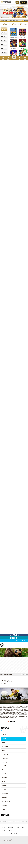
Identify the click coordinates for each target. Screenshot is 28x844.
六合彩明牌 (4, 789)
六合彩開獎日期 (6, 801)
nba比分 (4, 773)
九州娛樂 (4, 674)
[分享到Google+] (25, 674)
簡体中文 (26, 640)
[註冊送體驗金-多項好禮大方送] (14, 652)
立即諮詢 (15, 635)
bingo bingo (5, 762)
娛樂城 (3, 750)
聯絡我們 (21, 640)
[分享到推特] (27, 674)
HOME (17, 640)
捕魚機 (3, 781)
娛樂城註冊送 (5, 793)
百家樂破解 (7, 710)
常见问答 (3, 830)
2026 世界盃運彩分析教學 (6, 840)
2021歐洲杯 (5, 754)
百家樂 (3, 742)
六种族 (17, 827)
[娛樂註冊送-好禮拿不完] (2, 644)
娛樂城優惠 (4, 805)
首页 (3, 827)
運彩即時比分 (5, 746)
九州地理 (10, 827)
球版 (3, 769)
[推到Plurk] (23, 674)
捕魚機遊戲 (4, 785)
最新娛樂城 (4, 777)
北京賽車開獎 (5, 758)
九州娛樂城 (4, 766)
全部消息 (4, 734)
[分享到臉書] (21, 674)
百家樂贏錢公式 (6, 797)
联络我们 (10, 830)
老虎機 (3, 809)
